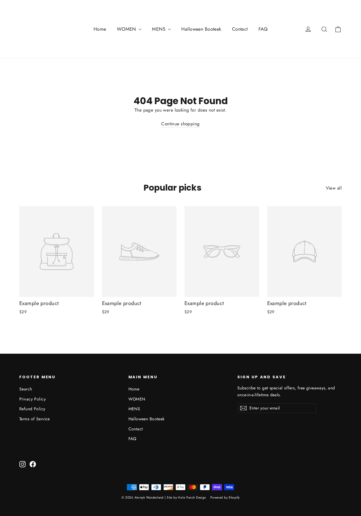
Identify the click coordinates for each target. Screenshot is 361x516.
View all (334, 188)
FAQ (262, 29)
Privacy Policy (32, 399)
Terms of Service (34, 419)
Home (100, 29)
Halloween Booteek (201, 29)
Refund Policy (32, 409)
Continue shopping (180, 124)
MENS (159, 29)
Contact (240, 29)
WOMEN (127, 29)
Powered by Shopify (225, 497)
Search (25, 389)
